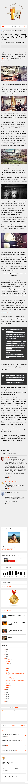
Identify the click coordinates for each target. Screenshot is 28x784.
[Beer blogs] (14, 606)
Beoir (22, 546)
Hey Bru (10, 637)
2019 (5, 652)
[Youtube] (15, 26)
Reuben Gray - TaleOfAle (11, 482)
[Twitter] (12, 26)
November (8, 661)
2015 (5, 689)
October (7, 663)
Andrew (7, 457)
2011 (5, 696)
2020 (5, 651)
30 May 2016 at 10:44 (15, 492)
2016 (5, 658)
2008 (5, 701)
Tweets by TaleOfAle (6, 586)
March (7, 683)
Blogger (16, 707)
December (8, 659)
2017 (5, 656)
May (7, 672)
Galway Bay (3, 58)
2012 (5, 694)
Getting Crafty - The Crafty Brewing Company (15, 680)
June (7, 670)
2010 (5, 698)
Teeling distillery (21, 53)
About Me (16, 768)
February (8, 685)
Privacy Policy (5, 770)
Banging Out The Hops (10, 678)
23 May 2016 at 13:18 (13, 457)
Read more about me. (7, 549)
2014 (5, 691)
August (7, 666)
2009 (5, 699)
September (8, 665)
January (8, 687)
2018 (5, 654)
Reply (6, 477)
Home (3, 768)
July (7, 668)
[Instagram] (17, 26)
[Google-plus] (20, 26)
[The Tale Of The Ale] (14, 23)
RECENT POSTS (6, 610)
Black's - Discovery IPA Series (12, 676)
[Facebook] (22, 26)
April (7, 682)
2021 (5, 649)
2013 (5, 692)
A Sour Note (8, 677)
